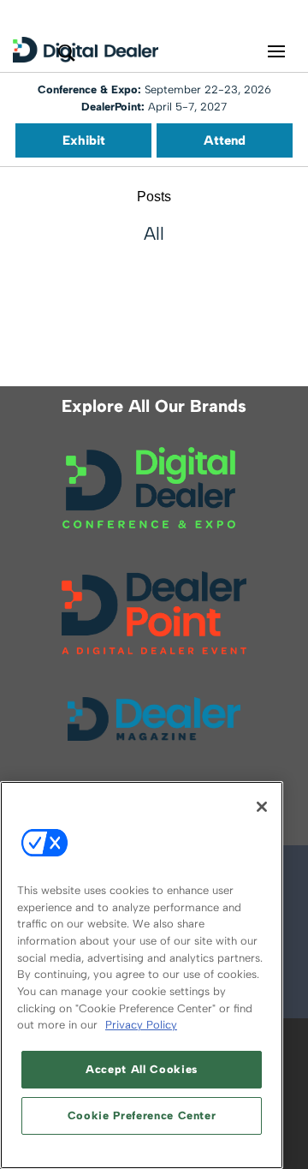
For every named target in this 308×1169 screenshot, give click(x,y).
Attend (225, 140)
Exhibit (83, 140)
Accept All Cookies (142, 1069)
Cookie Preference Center (142, 1115)
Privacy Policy (141, 1024)
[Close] (262, 807)
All (154, 233)
